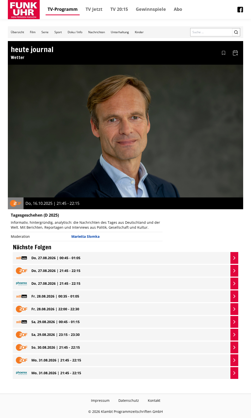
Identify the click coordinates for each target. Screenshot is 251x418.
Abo (178, 9)
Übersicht (17, 32)
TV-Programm (63, 9)
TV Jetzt (94, 9)
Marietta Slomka (85, 236)
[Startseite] (24, 9)
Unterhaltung (120, 32)
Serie (45, 32)
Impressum (100, 400)
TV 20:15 (119, 9)
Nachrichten (96, 32)
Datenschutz (128, 400)
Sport (58, 32)
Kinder (139, 32)
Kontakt (154, 400)
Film (33, 32)
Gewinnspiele (151, 9)
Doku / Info (75, 32)
